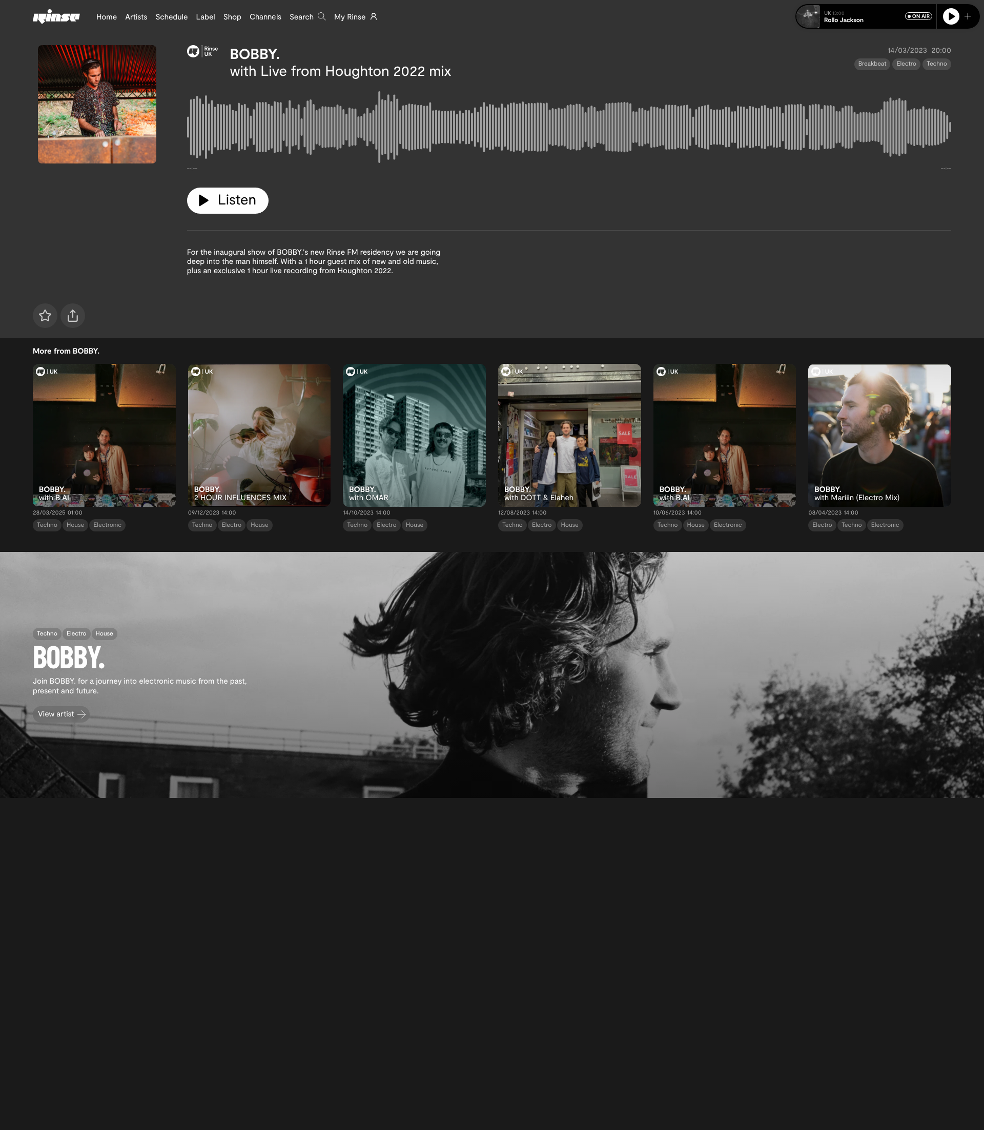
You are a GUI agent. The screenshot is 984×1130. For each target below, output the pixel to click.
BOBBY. (255, 53)
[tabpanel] (569, 129)
